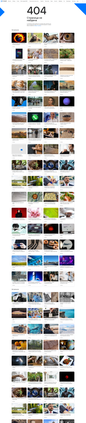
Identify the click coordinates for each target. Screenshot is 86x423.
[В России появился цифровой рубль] (66, 231)
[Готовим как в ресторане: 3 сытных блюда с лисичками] (66, 310)
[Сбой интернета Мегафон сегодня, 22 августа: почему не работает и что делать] (19, 247)
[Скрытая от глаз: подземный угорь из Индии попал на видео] (66, 294)
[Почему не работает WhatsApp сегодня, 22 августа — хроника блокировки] (35, 119)
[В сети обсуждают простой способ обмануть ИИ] (19, 310)
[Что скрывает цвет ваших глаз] (66, 40)
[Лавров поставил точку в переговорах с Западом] (19, 342)
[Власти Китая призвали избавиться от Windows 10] (19, 151)
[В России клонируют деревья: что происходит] (35, 167)
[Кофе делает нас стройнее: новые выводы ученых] (66, 151)
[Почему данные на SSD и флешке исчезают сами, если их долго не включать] (66, 326)
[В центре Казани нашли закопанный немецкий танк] (50, 363)
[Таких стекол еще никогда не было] (19, 199)
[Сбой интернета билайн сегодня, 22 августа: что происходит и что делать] (50, 395)
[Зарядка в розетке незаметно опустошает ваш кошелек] (50, 379)
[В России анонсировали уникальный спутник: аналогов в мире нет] (50, 167)
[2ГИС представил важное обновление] (50, 342)
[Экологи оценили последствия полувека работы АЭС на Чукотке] (35, 410)
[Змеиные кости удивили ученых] (66, 135)
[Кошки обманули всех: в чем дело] (50, 135)
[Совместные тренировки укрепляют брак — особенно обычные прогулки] (35, 247)
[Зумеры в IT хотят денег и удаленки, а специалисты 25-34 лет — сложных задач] (66, 263)
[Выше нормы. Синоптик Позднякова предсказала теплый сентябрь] (35, 379)
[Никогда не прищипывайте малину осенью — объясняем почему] (66, 56)
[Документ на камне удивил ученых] (66, 363)
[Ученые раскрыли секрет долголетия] (35, 56)
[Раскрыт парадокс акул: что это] (35, 395)
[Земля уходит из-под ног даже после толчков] (19, 326)
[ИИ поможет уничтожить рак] (35, 263)
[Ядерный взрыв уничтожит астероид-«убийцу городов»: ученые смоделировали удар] (35, 342)
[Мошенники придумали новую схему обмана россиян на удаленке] (50, 87)
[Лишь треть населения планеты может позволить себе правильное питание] (66, 199)
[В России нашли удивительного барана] (50, 40)
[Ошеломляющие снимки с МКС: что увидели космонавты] (19, 56)
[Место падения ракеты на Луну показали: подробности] (35, 310)
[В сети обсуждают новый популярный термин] (50, 278)
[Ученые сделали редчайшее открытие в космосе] (50, 231)
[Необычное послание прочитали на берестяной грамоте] (66, 72)
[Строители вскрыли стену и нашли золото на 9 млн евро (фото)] (50, 199)
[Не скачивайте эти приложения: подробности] (66, 215)
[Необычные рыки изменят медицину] (35, 183)
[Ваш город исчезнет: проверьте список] (66, 410)
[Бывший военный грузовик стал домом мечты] (19, 395)
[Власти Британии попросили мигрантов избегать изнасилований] (66, 87)
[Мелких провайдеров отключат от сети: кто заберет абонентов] (66, 342)
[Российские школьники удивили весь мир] (35, 103)
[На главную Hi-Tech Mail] (4, 1)
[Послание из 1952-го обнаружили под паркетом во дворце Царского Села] (50, 56)
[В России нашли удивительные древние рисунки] (50, 410)
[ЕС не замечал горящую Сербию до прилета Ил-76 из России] (35, 294)
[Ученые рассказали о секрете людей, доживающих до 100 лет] (50, 326)
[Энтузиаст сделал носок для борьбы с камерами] (19, 103)
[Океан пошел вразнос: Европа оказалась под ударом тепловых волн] (66, 379)
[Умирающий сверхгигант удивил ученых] (50, 263)
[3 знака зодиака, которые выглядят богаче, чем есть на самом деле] (19, 167)
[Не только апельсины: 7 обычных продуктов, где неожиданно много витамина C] (19, 294)
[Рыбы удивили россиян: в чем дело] (19, 379)
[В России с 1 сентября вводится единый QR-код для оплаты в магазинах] (35, 231)
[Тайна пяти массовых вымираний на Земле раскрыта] (19, 40)
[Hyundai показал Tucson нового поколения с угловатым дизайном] (50, 310)
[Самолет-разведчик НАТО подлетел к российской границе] (66, 247)
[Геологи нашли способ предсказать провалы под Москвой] (50, 151)
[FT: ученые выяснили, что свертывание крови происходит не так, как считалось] (50, 119)
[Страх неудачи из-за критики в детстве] (35, 326)
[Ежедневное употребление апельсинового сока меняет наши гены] (19, 410)
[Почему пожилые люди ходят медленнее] (19, 72)
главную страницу (37, 25)
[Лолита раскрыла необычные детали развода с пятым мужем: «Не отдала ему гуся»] (19, 215)
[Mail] (1, 1)
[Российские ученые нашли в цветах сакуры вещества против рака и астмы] (35, 215)
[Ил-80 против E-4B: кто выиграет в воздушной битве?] (19, 231)
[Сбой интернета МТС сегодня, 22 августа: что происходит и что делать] (35, 151)
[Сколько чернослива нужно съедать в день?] (66, 119)
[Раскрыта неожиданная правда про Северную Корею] (50, 72)
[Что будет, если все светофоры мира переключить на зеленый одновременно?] (19, 278)
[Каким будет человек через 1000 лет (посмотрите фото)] (66, 167)
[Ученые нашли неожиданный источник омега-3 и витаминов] (50, 215)
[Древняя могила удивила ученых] (35, 40)
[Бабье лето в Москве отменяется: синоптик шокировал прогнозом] (35, 135)
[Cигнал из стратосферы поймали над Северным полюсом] (66, 395)
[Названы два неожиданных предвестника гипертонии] (50, 183)
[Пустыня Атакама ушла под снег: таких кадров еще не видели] (19, 119)
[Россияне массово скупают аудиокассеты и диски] (50, 294)
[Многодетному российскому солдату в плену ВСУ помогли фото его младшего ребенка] (35, 72)
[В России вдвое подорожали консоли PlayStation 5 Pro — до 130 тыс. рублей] (35, 278)
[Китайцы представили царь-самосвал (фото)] (19, 363)
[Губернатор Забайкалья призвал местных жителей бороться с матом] (66, 183)
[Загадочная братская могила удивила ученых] (19, 135)
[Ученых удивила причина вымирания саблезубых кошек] (19, 183)
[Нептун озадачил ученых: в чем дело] (66, 103)
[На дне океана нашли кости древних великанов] (35, 87)
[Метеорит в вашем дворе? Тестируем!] (35, 199)
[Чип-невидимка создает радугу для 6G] (19, 263)
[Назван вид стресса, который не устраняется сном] (66, 278)
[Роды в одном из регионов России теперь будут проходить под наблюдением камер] (35, 363)
